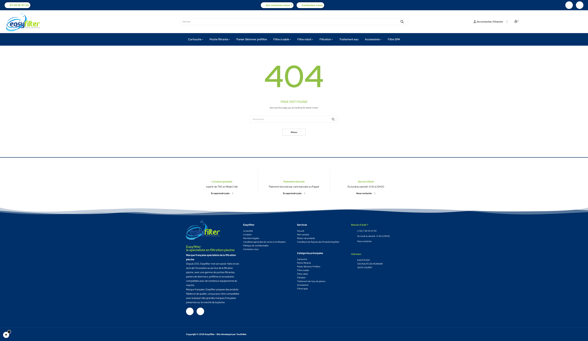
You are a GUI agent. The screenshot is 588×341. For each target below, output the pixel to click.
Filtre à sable (303, 270)
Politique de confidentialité (255, 245)
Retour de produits (306, 238)
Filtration (301, 277)
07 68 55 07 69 (19, 5)
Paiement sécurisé (294, 181)
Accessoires (302, 285)
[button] (222, 193)
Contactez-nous (312, 5)
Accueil (300, 230)
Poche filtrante (304, 262)
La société (248, 230)
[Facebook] (569, 5)
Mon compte (303, 234)
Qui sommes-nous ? (279, 5)
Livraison (247, 234)
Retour (294, 132)
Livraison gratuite (222, 181)
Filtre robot (302, 274)
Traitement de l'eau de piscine (311, 281)
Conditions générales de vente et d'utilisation (264, 242)
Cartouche (302, 259)
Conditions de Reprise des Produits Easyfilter (318, 242)
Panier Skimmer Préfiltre (308, 266)
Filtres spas (302, 288)
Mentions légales (251, 238)
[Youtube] (579, 5)
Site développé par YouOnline (231, 334)
